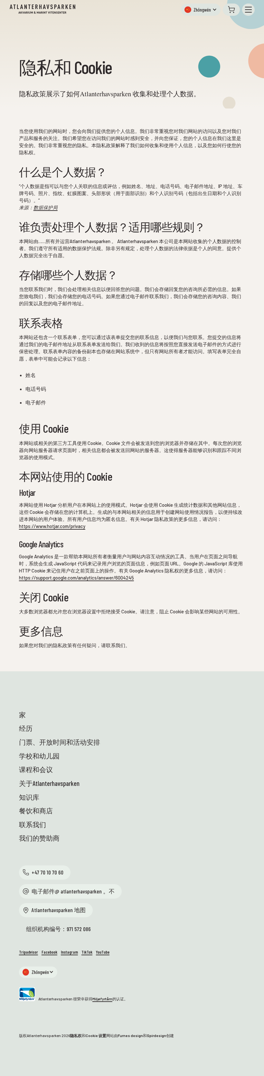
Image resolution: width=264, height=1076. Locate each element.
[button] (200, 10)
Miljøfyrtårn (102, 998)
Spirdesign (156, 1035)
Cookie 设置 (96, 1035)
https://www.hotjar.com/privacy (52, 526)
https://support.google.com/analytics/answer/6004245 (76, 577)
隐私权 (76, 1035)
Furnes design (130, 1035)
